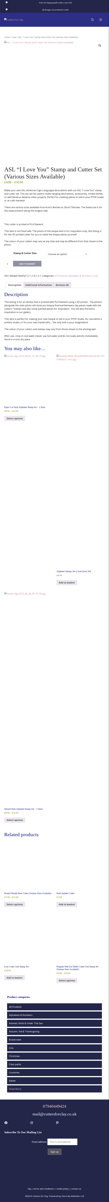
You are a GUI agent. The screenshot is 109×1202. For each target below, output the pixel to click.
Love (14, 37)
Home (7, 37)
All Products (60, 275)
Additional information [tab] (38, 285)
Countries (14, 1072)
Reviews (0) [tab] (62, 285)
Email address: (39, 1141)
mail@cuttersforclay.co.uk (55, 1114)
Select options (15, 418)
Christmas (14, 1056)
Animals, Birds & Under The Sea (26, 1023)
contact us (76, 1188)
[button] (92, 19)
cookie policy (62, 1188)
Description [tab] (14, 285)
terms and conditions (43, 1188)
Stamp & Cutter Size (25, 253)
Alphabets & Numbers (80, 275)
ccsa (11, 1047)
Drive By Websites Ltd (73, 1196)
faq (29, 1188)
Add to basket (27, 264)
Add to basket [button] (67, 582)
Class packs (15, 1064)
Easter (12, 1080)
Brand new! (15, 1039)
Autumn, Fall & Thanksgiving (24, 1031)
